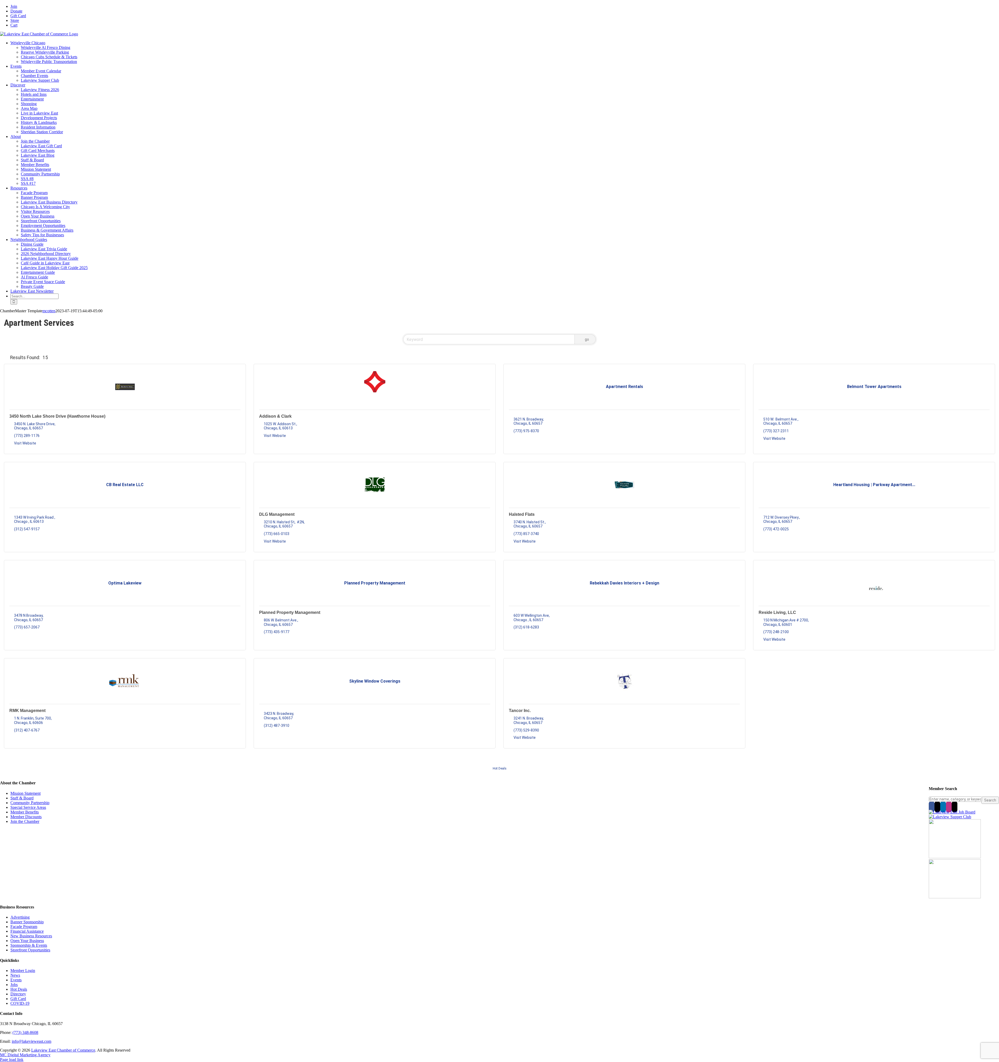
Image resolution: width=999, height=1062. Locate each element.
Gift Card (18, 998)
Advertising (20, 917)
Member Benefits (24, 812)
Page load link (11, 1059)
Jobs (14, 984)
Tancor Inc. (520, 710)
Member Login (22, 970)
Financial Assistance (27, 931)
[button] (6, 357)
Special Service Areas (28, 807)
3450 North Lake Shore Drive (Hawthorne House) (57, 416)
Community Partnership (29, 802)
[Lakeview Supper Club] (950, 817)
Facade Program (23, 926)
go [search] (587, 339)
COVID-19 (19, 1003)
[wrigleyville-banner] (955, 857)
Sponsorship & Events (28, 945)
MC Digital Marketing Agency (25, 1055)
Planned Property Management (289, 612)
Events (16, 980)
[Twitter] (937, 806)
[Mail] (954, 806)
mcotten (48, 311)
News (15, 975)
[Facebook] (931, 806)
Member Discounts (26, 817)
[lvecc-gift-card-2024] (955, 897)
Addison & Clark (275, 416)
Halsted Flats (522, 514)
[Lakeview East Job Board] (952, 812)
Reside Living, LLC (777, 612)
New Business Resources (31, 936)
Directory (18, 994)
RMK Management (27, 710)
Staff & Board (22, 798)
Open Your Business (27, 940)
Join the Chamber (24, 821)
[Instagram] (949, 806)
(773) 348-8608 (25, 1032)
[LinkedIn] (943, 806)
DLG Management (276, 514)
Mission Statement (25, 793)
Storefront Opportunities (30, 950)
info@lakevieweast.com (31, 1041)
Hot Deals (500, 768)
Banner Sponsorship (27, 922)
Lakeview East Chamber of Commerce (63, 1050)
